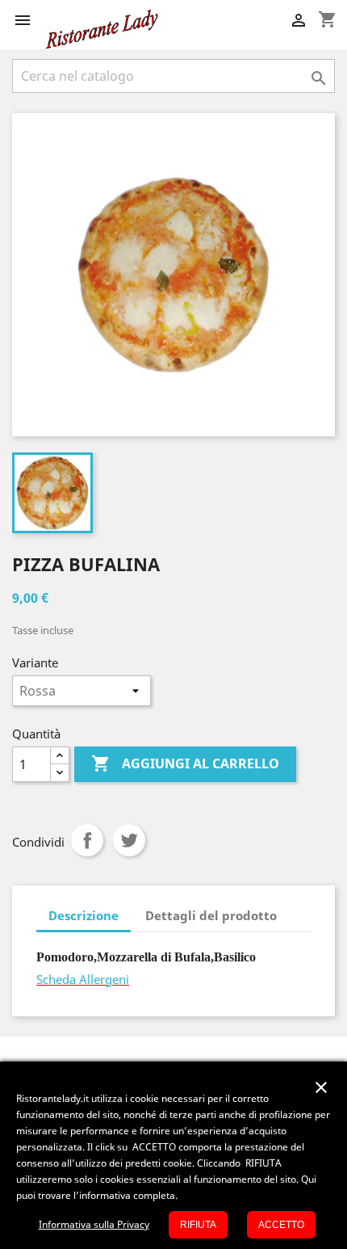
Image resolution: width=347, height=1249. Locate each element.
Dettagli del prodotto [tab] (211, 915)
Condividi (87, 840)
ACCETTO (281, 1224)
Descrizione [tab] (83, 915)
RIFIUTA (198, 1224)
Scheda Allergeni (82, 979)
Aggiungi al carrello (185, 763)
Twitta (129, 840)
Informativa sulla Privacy (94, 1224)
